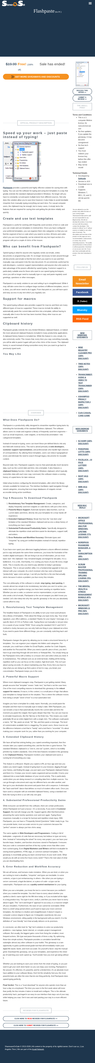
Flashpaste (7, 188)
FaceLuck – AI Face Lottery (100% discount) (85, 465)
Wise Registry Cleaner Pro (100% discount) (85, 353)
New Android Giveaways (82, 430)
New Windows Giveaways (82, 335)
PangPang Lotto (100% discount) (84, 452)
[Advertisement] (47, 35)
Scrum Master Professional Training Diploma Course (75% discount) (85, 572)
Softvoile (82, 178)
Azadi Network (38, 1049)
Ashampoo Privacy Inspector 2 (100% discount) (84, 402)
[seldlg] (82, 74)
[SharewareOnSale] (14, 3)
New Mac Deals (82, 506)
